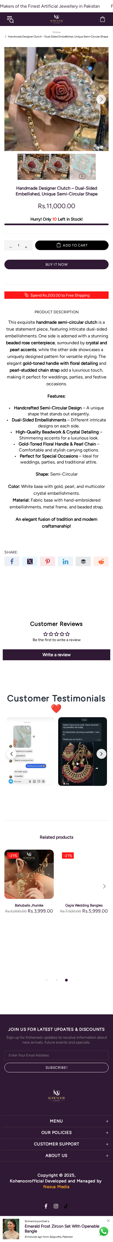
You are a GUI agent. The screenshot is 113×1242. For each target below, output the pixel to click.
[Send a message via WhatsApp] (103, 1231)
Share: (11, 552)
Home (56, 32)
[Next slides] (101, 754)
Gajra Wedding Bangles (84, 905)
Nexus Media (56, 1186)
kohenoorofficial (56, 19)
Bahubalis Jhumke (29, 905)
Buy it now (57, 264)
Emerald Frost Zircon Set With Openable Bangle (62, 1229)
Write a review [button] (57, 654)
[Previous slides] (11, 754)
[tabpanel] (29, 887)
